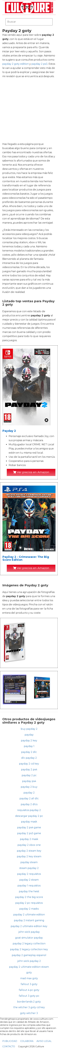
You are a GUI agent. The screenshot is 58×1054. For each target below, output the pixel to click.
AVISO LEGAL (44, 1041)
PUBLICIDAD (9, 1041)
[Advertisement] (29, 110)
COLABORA (26, 1041)
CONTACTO (8, 1046)
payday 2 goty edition (15, 63)
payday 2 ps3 (39, 63)
